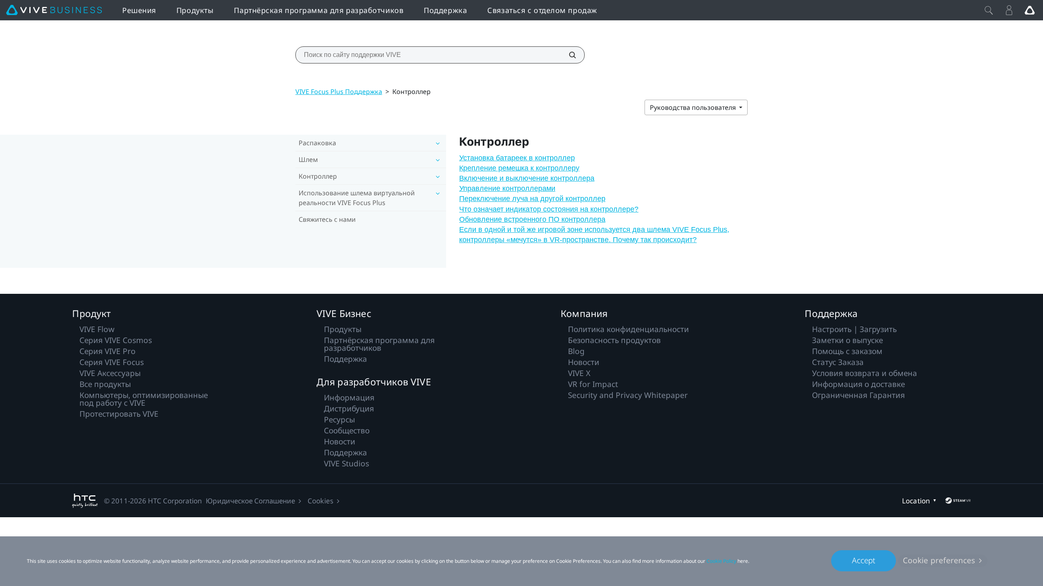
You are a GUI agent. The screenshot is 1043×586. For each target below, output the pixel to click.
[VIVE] (54, 10)
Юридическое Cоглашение (250, 500)
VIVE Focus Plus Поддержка (338, 91)
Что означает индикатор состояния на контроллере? (548, 209)
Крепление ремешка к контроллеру (519, 168)
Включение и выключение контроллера (526, 178)
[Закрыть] (989, 10)
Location (916, 500)
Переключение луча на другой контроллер (532, 199)
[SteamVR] (958, 500)
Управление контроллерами (507, 188)
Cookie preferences (939, 560)
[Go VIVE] (1029, 10)
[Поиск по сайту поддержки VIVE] (568, 55)
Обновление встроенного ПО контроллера (532, 219)
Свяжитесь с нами (327, 219)
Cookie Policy (721, 561)
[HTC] (85, 501)
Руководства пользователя (693, 107)
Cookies (320, 500)
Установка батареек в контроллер (517, 158)
